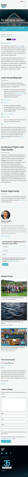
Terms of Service (9, 438)
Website (3, 424)
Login (26, 474)
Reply (3, 383)
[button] (23, 1)
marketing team (23, 200)
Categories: (3, 36)
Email (2, 419)
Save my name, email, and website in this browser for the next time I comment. (14, 432)
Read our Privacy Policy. (13, 261)
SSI (5, 470)
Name (2, 413)
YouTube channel (19, 93)
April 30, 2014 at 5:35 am (6, 365)
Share (14, 39)
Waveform (19, 46)
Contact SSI (5, 457)
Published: (3, 34)
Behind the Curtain (10, 36)
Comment (3, 396)
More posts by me (6, 236)
